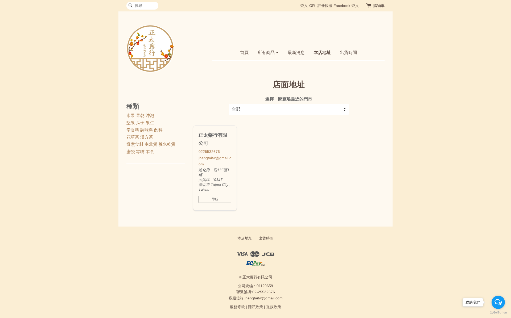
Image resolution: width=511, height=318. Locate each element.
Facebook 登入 (346, 5)
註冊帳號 (325, 5)
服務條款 (237, 307)
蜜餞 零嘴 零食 (140, 151)
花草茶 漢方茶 (139, 137)
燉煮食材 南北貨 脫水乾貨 (150, 144)
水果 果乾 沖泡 (140, 115)
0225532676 (209, 151)
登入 (304, 5)
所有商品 (267, 52)
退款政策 (273, 307)
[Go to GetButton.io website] (498, 312)
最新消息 (296, 52)
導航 (215, 199)
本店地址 (322, 52)
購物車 (379, 5)
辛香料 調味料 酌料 (144, 130)
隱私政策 (255, 307)
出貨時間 (348, 52)
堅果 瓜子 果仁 (140, 122)
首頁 (244, 52)
